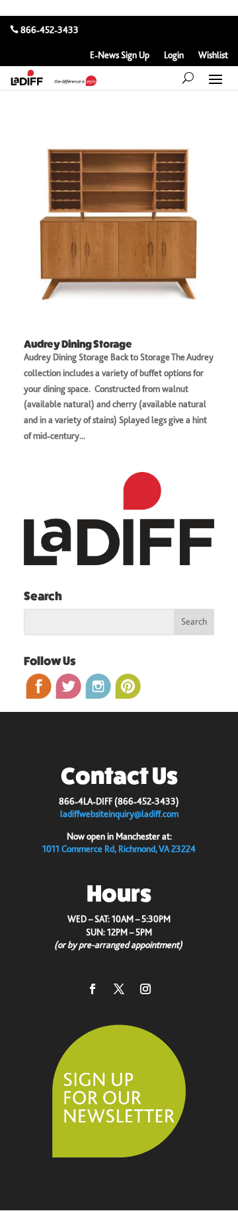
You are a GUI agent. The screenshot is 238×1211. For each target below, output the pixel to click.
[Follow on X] (119, 988)
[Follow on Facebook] (92, 988)
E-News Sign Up (119, 55)
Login (174, 55)
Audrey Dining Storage (78, 344)
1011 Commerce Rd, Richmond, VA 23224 (119, 848)
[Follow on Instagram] (145, 988)
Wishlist (213, 55)
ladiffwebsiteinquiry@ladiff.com (119, 813)
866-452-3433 (49, 29)
